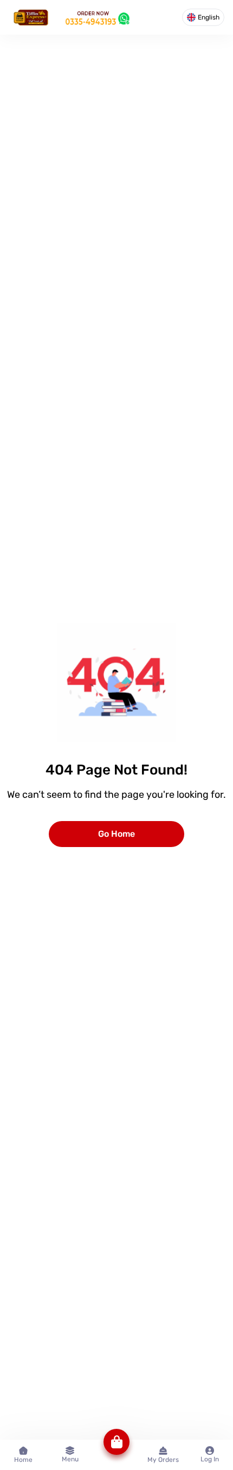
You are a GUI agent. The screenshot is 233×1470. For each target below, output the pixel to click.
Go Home (116, 834)
